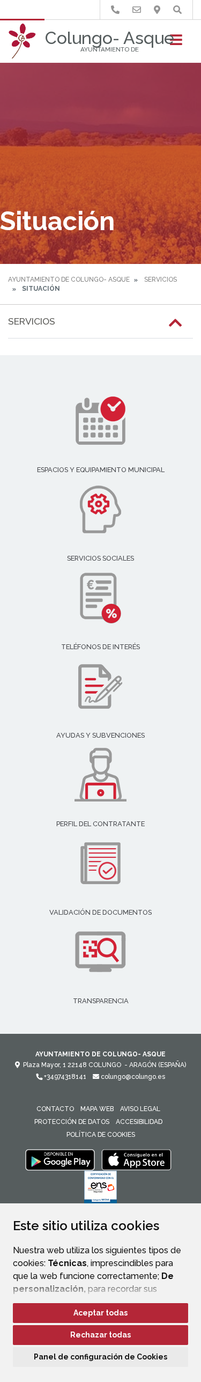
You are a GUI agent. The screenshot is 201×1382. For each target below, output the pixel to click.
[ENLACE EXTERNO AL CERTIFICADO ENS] (100, 1190)
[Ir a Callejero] (157, 10)
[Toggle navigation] (176, 43)
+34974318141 (64, 1076)
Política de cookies (100, 1134)
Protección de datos (71, 1122)
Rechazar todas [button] (100, 1334)
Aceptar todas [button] (100, 1313)
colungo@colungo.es (132, 1076)
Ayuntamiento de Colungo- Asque (69, 279)
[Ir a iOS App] (136, 1159)
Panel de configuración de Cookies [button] (100, 1356)
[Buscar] (177, 10)
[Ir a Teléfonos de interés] (115, 10)
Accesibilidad (139, 1122)
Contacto (55, 1109)
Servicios (160, 279)
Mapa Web (97, 1109)
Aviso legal (140, 1109)
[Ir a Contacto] (136, 10)
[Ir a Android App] (60, 1159)
